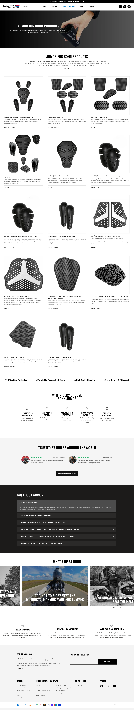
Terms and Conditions (43, 690)
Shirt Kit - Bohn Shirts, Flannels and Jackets (19, 117)
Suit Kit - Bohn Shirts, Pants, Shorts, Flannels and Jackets (21, 176)
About (38, 685)
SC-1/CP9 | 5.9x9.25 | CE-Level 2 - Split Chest (105, 236)
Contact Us (78, 685)
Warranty (20, 698)
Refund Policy (40, 695)
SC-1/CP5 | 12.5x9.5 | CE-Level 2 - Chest (16, 296)
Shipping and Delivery (23, 690)
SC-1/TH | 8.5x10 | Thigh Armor (14, 357)
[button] (45, 6)
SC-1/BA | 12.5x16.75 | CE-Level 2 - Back (60, 176)
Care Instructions (22, 685)
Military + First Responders (64, 688)
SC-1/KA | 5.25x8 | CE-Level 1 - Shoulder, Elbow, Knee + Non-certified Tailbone (65, 297)
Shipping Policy (61, 693)
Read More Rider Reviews (67, 473)
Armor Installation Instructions (26, 688)
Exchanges (20, 693)
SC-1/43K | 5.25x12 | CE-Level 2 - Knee (59, 357)
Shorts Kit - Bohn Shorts (99, 117)
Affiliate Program (61, 685)
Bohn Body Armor (107, 705)
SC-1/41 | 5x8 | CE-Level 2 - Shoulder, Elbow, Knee (107, 176)
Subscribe (107, 662)
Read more (67, 68)
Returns (19, 695)
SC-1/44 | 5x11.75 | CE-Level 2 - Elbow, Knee (61, 236)
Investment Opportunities (44, 688)
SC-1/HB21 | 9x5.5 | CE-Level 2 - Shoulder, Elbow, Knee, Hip (109, 296)
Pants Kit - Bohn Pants (55, 117)
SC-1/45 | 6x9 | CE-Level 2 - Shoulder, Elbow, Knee (20, 236)
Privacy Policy (60, 690)
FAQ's (38, 693)
